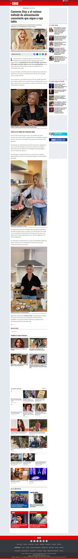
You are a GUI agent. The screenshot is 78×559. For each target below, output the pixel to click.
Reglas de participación (53, 550)
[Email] (46, 54)
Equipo (44, 550)
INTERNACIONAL (26, 8)
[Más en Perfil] (18, 489)
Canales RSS (17, 550)
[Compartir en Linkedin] (43, 54)
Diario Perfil (19, 544)
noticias (19, 493)
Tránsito (61, 550)
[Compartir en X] (37, 54)
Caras (23, 547)
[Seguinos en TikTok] (40, 541)
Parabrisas (48, 544)
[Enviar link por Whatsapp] (40, 54)
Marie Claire (31, 544)
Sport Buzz (51, 547)
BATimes (59, 544)
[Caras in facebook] (34, 541)
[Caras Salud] (58, 135)
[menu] (11, 3)
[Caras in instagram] (31, 541)
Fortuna (37, 544)
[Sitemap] (47, 541)
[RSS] (43, 541)
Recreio (57, 547)
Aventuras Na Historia (35, 547)
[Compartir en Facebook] (34, 54)
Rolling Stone (45, 547)
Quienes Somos (25, 550)
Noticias (25, 544)
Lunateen (54, 544)
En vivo (66, 3)
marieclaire (38, 493)
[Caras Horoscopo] (58, 141)
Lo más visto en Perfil (56, 81)
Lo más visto (53, 25)
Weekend (42, 544)
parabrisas (38, 513)
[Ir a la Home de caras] (15, 4)
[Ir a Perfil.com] (65, 1)
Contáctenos (33, 550)
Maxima (61, 547)
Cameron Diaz (35, 60)
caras (19, 513)
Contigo (27, 547)
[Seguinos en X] (37, 541)
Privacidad (39, 550)
